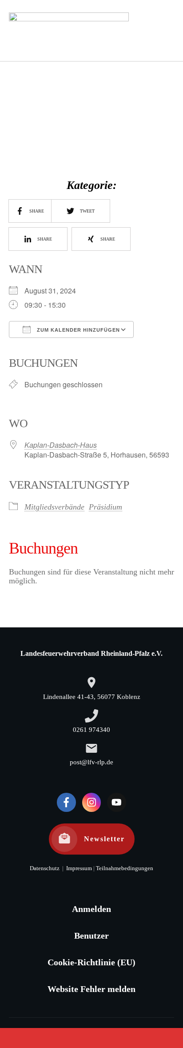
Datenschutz (45, 868)
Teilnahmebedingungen (124, 868)
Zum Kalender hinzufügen (77, 330)
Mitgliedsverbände (54, 506)
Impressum (78, 868)
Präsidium (105, 506)
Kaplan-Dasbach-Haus (60, 445)
